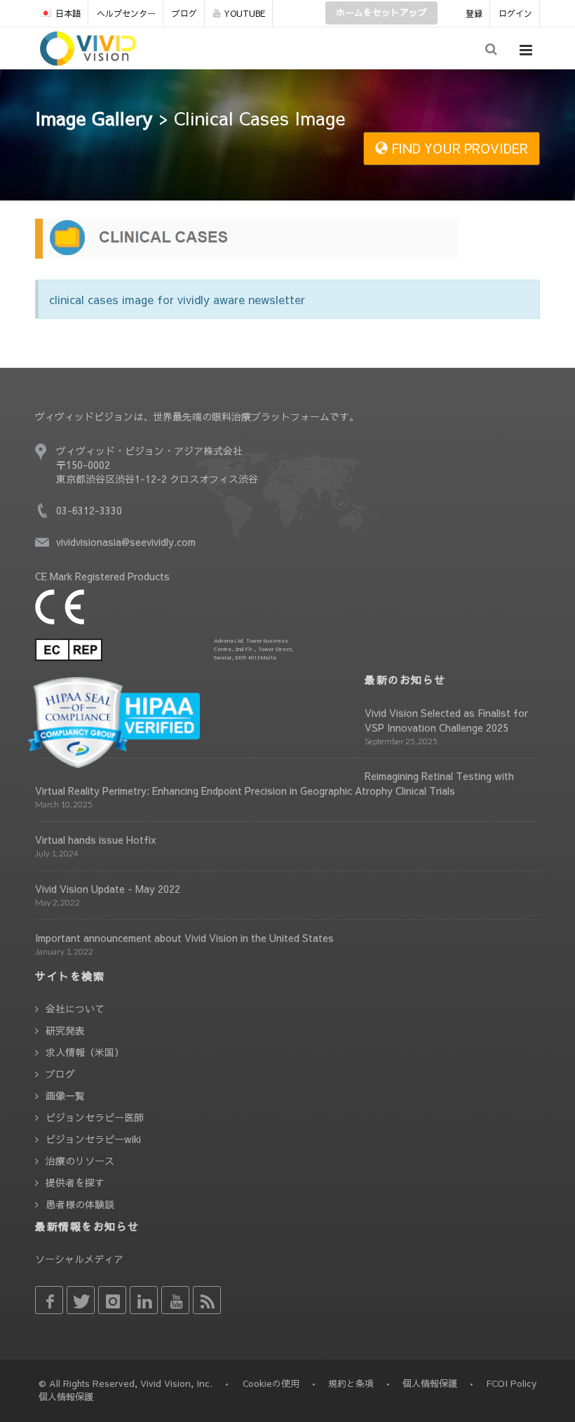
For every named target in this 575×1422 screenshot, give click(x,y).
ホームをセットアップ (381, 12)
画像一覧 (65, 1095)
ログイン (515, 13)
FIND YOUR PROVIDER (458, 148)
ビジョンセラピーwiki (93, 1139)
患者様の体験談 (80, 1204)
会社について (75, 1008)
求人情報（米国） (85, 1052)
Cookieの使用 (271, 1383)
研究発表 (65, 1030)
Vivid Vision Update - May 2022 (107, 889)
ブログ (184, 13)
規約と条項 (351, 1383)
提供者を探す (75, 1182)
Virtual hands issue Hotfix (95, 840)
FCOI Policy (511, 1383)
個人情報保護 (429, 1383)
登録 (474, 13)
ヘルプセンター (126, 13)
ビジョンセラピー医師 (95, 1117)
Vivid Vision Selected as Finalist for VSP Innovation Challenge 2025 (446, 720)
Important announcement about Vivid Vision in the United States (184, 938)
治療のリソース (80, 1161)
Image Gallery (94, 117)
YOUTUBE (244, 13)
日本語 (68, 13)
